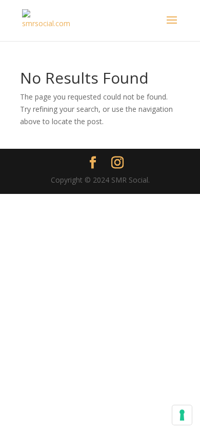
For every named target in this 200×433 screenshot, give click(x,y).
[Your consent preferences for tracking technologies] (182, 415)
